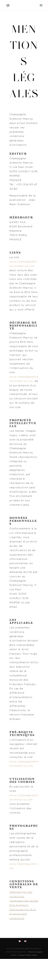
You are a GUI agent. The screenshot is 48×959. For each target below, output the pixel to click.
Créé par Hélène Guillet (27, 955)
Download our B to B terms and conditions (22, 914)
